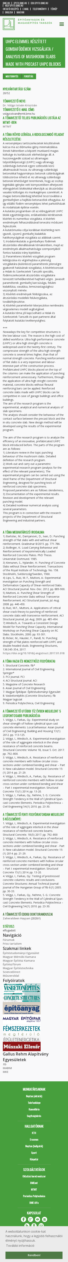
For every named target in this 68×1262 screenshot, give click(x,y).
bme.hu (6, 3)
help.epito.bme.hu (14, 5)
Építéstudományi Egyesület (21, 953)
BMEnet (34, 1183)
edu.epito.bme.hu (39, 3)
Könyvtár (34, 1159)
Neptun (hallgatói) (34, 1146)
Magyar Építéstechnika (18, 968)
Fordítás (28, 76)
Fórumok (9, 940)
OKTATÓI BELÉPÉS (11, 9)
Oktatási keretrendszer (34, 1176)
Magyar (20, 12)
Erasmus (34, 1139)
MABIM (7, 1068)
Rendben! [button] (34, 1255)
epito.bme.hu (20, 3)
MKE (5, 1072)
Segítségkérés (34, 1116)
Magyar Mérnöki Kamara (19, 957)
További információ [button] (20, 1246)
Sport (34, 1153)
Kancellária (34, 1109)
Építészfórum (12, 964)
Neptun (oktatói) (34, 1096)
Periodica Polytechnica (34, 1196)
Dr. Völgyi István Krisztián (20, 105)
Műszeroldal (11, 975)
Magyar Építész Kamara (19, 960)
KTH (34, 1133)
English (9, 12)
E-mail (26, 9)
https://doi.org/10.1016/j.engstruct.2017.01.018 (33, 653)
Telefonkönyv (39, 9)
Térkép (53, 9)
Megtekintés (12, 76)
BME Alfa (34, 1202)
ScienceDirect (11, 972)
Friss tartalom (12, 943)
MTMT (7, 126)
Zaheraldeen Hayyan (16, 918)
